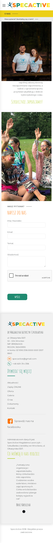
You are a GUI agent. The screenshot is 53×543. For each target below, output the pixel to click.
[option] (26, 489)
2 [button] (29, 511)
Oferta (10, 391)
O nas (10, 399)
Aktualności (12, 382)
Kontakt (11, 408)
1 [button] (23, 511)
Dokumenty (13, 404)
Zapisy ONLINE (14, 387)
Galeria (10, 395)
